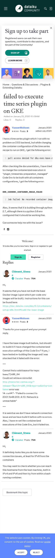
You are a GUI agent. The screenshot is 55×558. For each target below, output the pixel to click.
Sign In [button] (18, 257)
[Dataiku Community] (27, 8)
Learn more (15, 60)
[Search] (45, 8)
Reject (36, 552)
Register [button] (35, 257)
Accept (20, 552)
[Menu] (5, 8)
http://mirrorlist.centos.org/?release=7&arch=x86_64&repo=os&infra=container (27, 385)
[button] (51, 27)
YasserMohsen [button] (20, 127)
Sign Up (15, 53)
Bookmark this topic (17, 492)
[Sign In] (50, 8)
